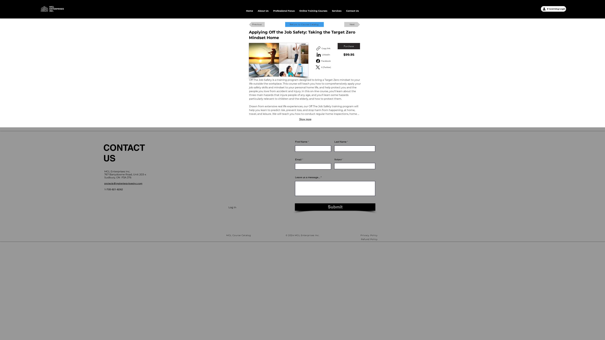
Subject (338, 159)
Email (298, 159)
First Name (301, 142)
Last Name (340, 142)
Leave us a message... (307, 177)
